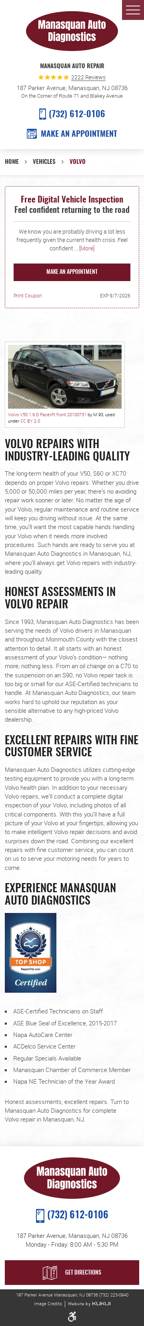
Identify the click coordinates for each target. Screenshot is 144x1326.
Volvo (78, 162)
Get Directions (83, 1273)
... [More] (83, 248)
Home (12, 162)
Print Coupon (28, 295)
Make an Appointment (72, 272)
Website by (89, 1304)
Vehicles (44, 162)
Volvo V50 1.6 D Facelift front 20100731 (47, 414)
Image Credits (48, 1303)
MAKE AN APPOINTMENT (79, 134)
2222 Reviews (88, 77)
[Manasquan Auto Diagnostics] (72, 31)
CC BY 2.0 (30, 421)
